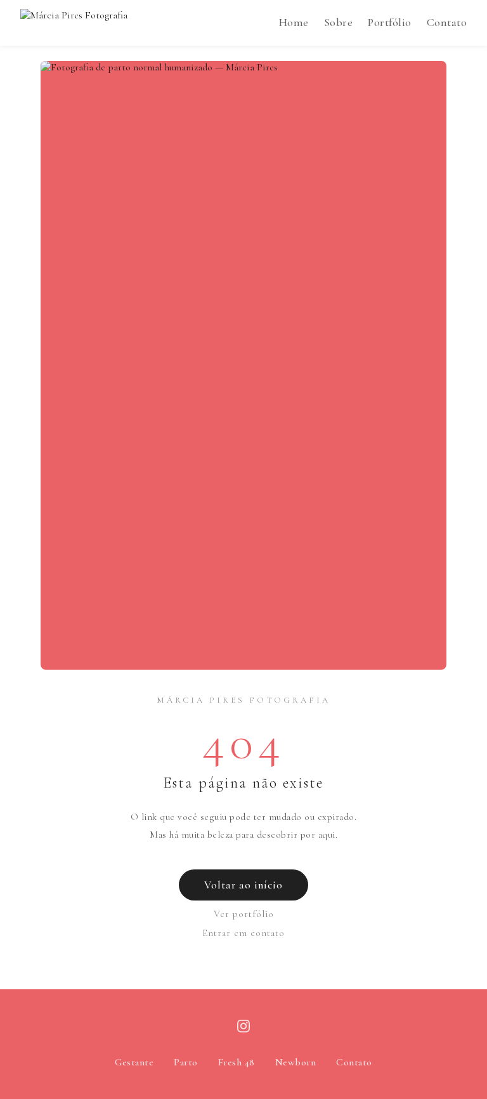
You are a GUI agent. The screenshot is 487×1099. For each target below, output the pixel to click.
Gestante (134, 1062)
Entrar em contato (243, 933)
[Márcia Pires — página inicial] (73, 23)
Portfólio (390, 22)
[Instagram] (243, 1029)
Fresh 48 (236, 1062)
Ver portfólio (244, 914)
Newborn (295, 1062)
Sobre (338, 22)
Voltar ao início (243, 885)
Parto (186, 1062)
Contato (447, 22)
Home (294, 22)
